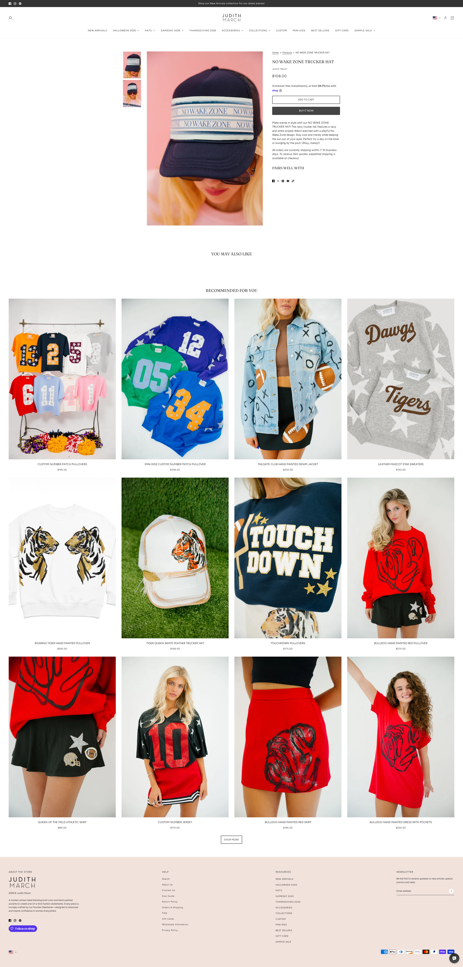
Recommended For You (231, 290)
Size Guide (168, 896)
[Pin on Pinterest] (283, 180)
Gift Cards (168, 919)
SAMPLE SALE (283, 942)
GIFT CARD (282, 936)
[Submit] (451, 890)
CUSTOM (281, 919)
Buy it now (306, 110)
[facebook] (10, 3)
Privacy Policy (170, 930)
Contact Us (168, 890)
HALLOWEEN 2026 (286, 885)
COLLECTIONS (284, 913)
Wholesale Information (175, 924)
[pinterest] (20, 3)
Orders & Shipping (172, 907)
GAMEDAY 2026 (285, 896)
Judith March (279, 69)
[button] (293, 180)
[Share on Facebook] (273, 180)
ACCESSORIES (284, 907)
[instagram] (15, 3)
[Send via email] (288, 180)
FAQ (164, 913)
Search (166, 879)
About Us (167, 884)
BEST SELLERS (284, 930)
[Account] (445, 18)
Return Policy (170, 901)
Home (275, 52)
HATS (279, 890)
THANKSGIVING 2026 (288, 902)
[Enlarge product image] (205, 138)
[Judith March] (231, 18)
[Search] (11, 18)
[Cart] (452, 18)
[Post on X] (278, 180)
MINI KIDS (281, 924)
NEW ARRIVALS (284, 879)
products (287, 52)
